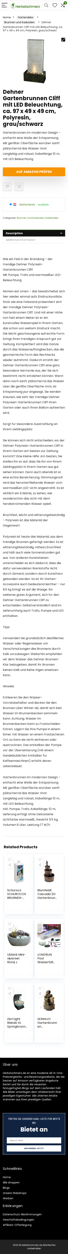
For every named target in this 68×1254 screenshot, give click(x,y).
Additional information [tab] (20, 240)
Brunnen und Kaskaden (19, 22)
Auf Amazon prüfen (34, 171)
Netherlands (27, 204)
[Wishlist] (55, 5)
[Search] (46, 5)
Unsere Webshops (14, 1193)
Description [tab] (14, 233)
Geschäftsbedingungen (18, 1220)
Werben (8, 1198)
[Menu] (4, 5)
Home (7, 17)
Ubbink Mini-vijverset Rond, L (16, 958)
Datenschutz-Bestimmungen (22, 1214)
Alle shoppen (11, 1182)
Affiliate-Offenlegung (17, 1225)
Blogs (6, 1188)
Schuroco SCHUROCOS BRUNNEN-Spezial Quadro (16, 898)
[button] (63, 40)
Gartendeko (25, 17)
